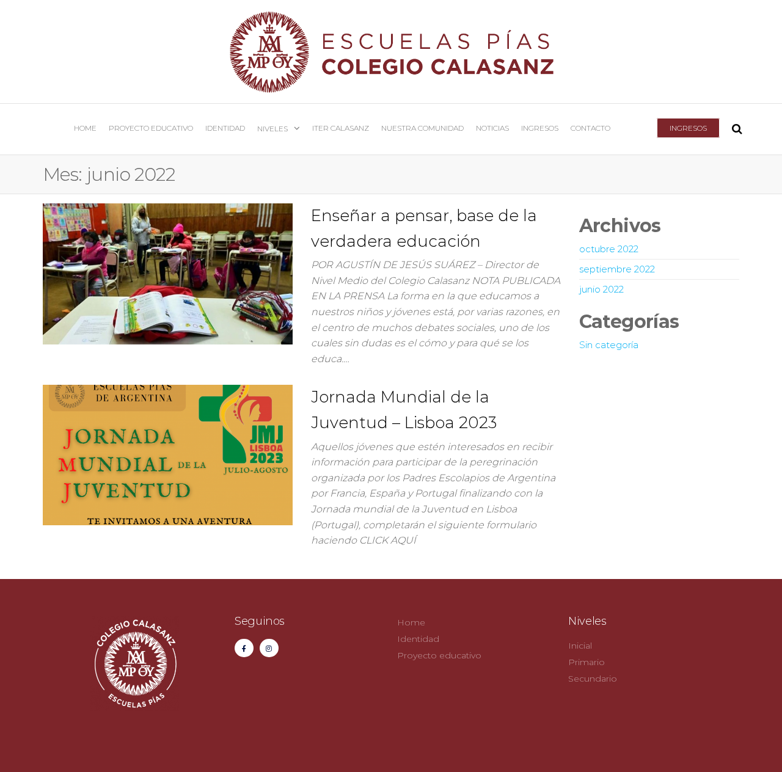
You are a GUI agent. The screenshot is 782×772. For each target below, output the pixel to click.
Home (85, 128)
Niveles (272, 128)
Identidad (225, 128)
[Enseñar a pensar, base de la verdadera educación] (168, 273)
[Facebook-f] (244, 648)
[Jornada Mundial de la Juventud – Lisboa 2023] (168, 454)
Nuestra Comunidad (422, 128)
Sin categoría (608, 345)
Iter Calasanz (340, 128)
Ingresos (688, 128)
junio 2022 (601, 289)
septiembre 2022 (617, 269)
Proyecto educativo (151, 128)
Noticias (492, 128)
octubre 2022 (608, 249)
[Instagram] (269, 648)
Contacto (590, 128)
